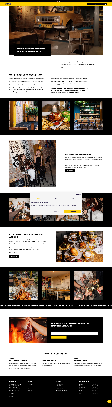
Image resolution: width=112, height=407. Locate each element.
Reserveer (70, 170)
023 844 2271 (59, 388)
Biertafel (11, 391)
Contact (11, 396)
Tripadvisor (31, 388)
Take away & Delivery (51, 4)
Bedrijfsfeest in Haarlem (15, 390)
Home (15, 4)
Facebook (30, 384)
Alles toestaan (73, 211)
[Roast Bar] (8, 4)
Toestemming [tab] (38, 198)
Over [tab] (73, 198)
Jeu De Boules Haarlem (15, 384)
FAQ (10, 394)
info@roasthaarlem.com (62, 390)
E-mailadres (53, 331)
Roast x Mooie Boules (64, 4)
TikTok (29, 387)
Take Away (14, 256)
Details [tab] (56, 198)
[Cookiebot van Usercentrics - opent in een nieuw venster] (76, 194)
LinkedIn (30, 390)
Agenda (22, 4)
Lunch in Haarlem (13, 387)
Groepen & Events (36, 4)
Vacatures (11, 393)
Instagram (30, 385)
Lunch (27, 4)
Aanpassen (55, 211)
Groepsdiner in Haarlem (15, 388)
